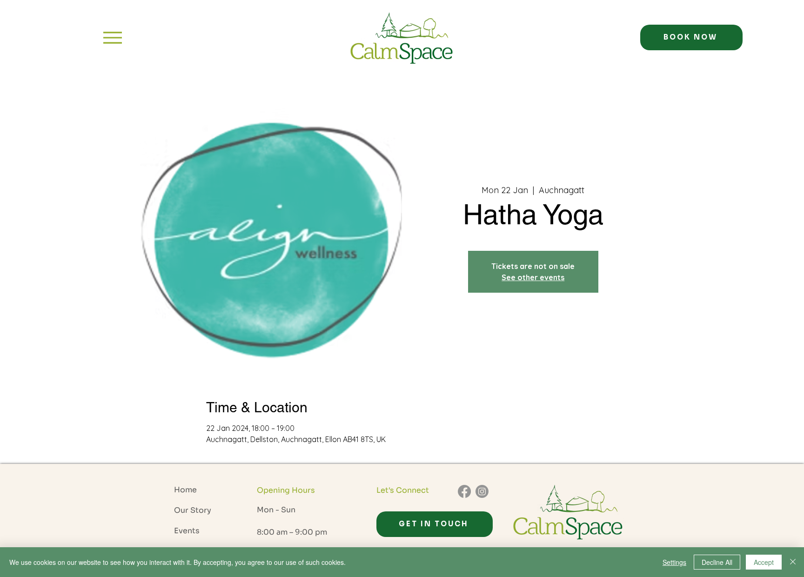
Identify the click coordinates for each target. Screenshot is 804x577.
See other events (533, 277)
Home (185, 490)
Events (187, 531)
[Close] (792, 562)
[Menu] (113, 37)
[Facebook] (464, 491)
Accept (764, 562)
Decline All (717, 562)
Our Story (192, 510)
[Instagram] (482, 491)
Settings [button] (674, 562)
